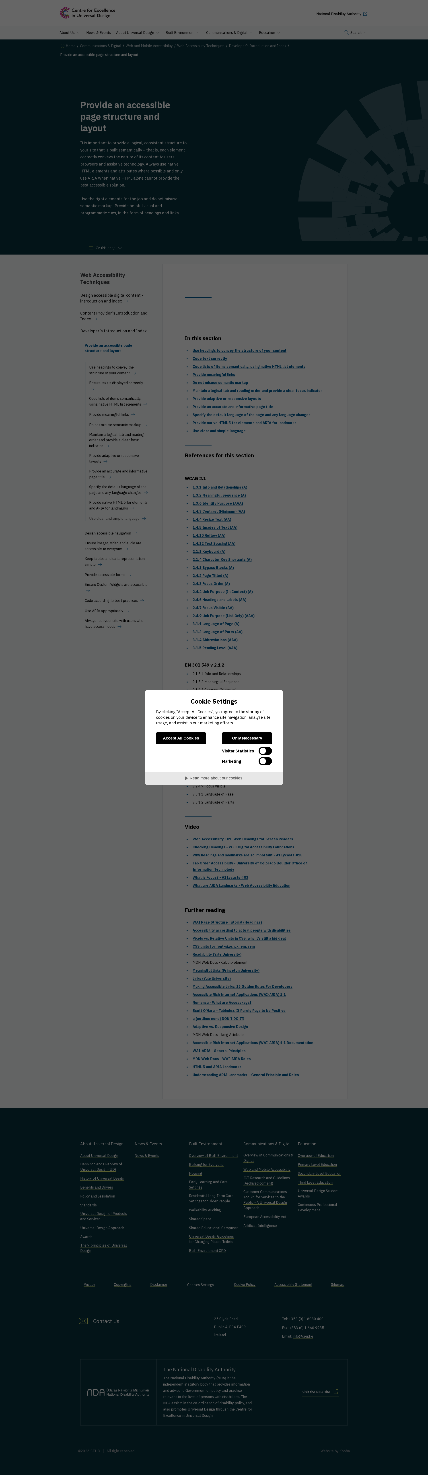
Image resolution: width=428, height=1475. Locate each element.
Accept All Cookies (181, 738)
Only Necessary (247, 738)
